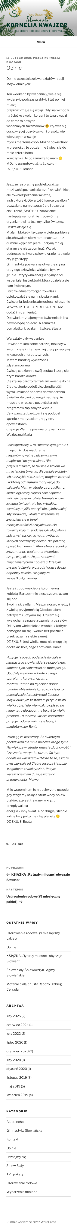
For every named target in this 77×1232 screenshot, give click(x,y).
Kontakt (12, 1139)
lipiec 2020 (14, 1042)
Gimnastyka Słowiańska (24, 1131)
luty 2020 (13, 1060)
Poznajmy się (16, 1157)
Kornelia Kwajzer (37, 25)
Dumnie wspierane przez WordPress (31, 1222)
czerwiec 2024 (17, 1025)
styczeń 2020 (16, 1069)
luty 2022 (13, 1034)
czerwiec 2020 (17, 1051)
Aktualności (15, 1122)
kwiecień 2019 (17, 1095)
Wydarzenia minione (21, 1192)
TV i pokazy (15, 1174)
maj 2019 (13, 1086)
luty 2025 (13, 1016)
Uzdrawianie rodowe (21, 1183)
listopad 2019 (16, 1078)
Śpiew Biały (15, 1166)
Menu (41, 42)
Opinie (18, 844)
